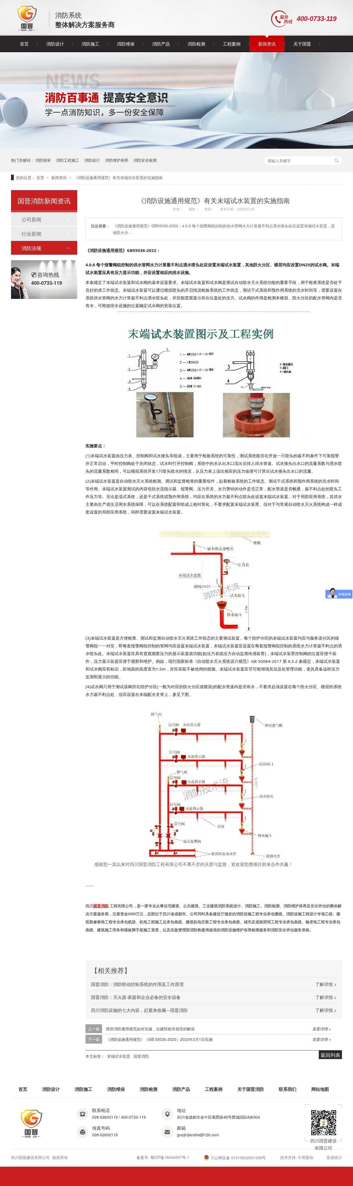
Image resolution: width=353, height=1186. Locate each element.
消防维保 (126, 44)
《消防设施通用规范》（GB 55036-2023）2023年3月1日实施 (159, 1039)
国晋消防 (141, 1056)
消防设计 (55, 44)
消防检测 (196, 44)
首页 (24, 44)
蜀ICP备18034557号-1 (169, 1157)
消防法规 (31, 247)
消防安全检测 (145, 160)
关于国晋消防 (250, 1089)
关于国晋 (302, 44)
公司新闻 (31, 219)
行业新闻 (31, 233)
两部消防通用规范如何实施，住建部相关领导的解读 (150, 1028)
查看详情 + (321, 1028)
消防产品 (161, 44)
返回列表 (330, 1054)
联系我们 (287, 1089)
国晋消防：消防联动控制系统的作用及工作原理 (137, 984)
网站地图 (320, 1089)
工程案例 (231, 44)
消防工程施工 (67, 160)
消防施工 (90, 44)
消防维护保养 (116, 160)
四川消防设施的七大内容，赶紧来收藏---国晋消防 (139, 1010)
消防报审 (43, 160)
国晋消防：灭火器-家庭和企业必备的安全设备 (136, 997)
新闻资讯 (267, 44)
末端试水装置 (118, 1056)
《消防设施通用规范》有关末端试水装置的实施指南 (118, 177)
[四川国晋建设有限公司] (27, 29)
